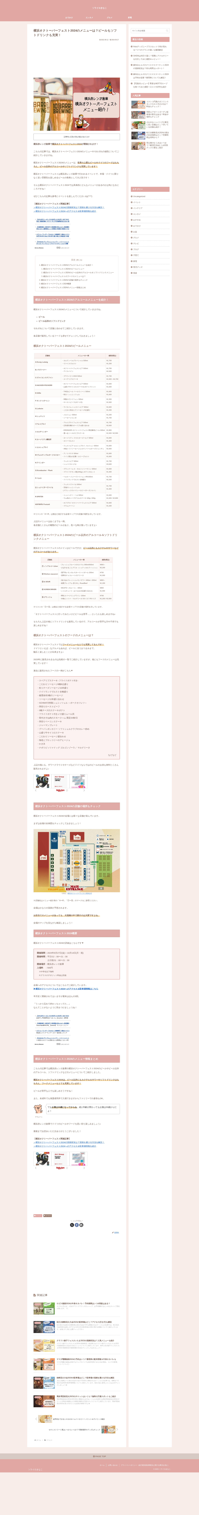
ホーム (102, 1465)
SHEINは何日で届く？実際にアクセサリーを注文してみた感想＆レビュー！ (150, 57)
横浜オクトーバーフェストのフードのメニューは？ (64, 276)
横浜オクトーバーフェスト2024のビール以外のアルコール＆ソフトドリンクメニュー (78, 272)
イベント (39, 1215)
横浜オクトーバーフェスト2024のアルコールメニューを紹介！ (67, 265)
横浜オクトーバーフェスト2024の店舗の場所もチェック (64, 280)
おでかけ (48, 1215)
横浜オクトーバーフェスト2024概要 (56, 284)
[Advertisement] (77, 58)
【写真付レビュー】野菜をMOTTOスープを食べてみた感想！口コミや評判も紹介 (150, 85)
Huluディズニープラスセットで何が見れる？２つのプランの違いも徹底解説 (150, 48)
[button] (81, 1225)
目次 (73, 260)
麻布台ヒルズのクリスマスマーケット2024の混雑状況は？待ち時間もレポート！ (151, 66)
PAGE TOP (100, 1456)
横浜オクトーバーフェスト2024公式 (80, 893)
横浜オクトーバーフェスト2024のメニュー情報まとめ (63, 287)
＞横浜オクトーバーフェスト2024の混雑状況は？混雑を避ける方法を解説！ (69, 207)
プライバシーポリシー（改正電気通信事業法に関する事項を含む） (145, 1465)
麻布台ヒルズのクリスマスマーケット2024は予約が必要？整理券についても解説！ (151, 76)
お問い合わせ (113, 1465)
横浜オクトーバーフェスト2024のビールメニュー (63, 269)
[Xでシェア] (72, 1225)
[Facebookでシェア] (77, 1225)
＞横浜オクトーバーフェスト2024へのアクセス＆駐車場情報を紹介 (65, 211)
